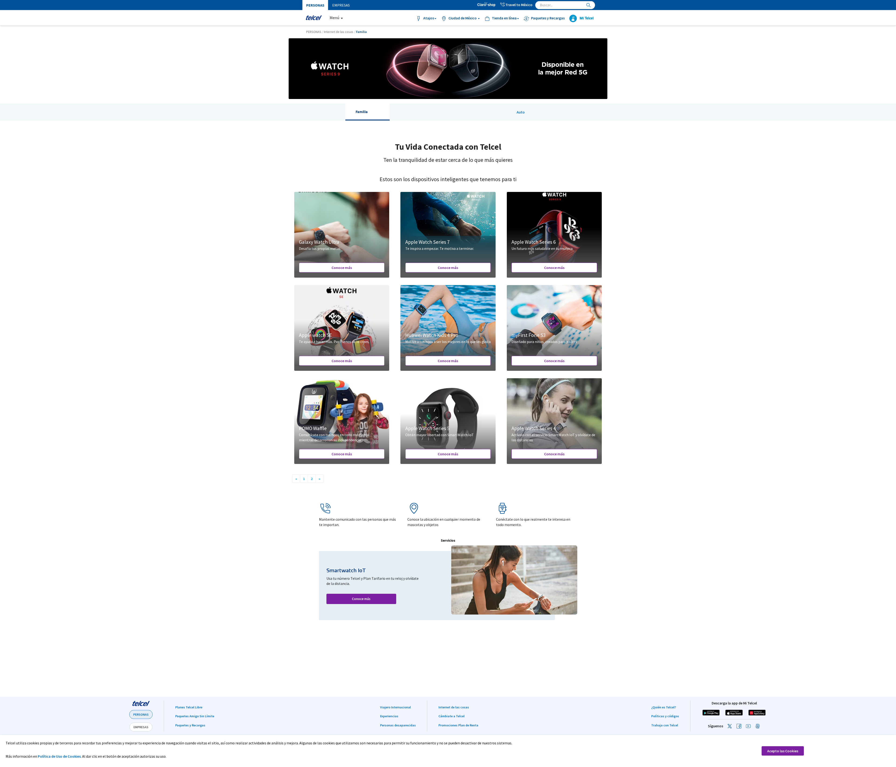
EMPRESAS (140, 727)
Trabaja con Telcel (664, 725)
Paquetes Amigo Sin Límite (194, 716)
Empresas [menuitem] (341, 5)
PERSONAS (141, 714)
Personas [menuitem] (315, 5)
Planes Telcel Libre (188, 707)
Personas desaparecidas (398, 725)
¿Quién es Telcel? (663, 707)
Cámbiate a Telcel (451, 716)
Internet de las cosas (453, 707)
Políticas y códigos (665, 716)
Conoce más (342, 267)
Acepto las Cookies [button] (782, 751)
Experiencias (389, 716)
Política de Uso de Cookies (59, 756)
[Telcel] (313, 17)
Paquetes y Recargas (190, 725)
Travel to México (518, 4)
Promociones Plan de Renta (458, 725)
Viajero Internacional (395, 707)
